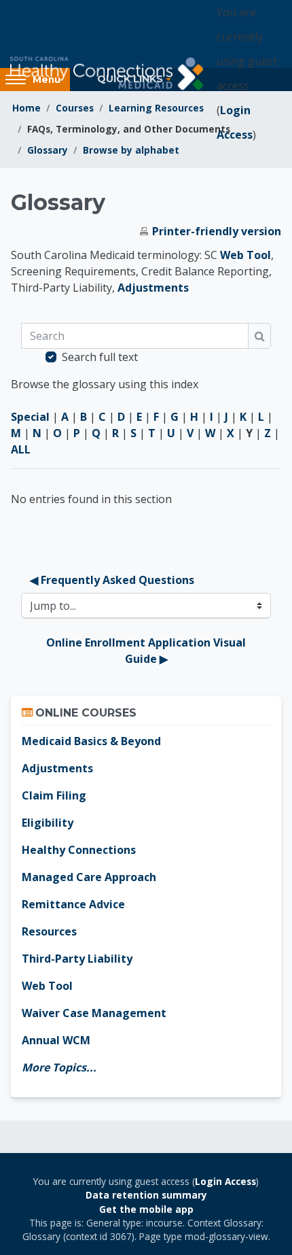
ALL (21, 449)
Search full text (100, 356)
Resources (49, 931)
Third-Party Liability (77, 958)
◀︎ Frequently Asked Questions (112, 579)
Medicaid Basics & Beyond (91, 741)
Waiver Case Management (94, 1012)
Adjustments (153, 287)
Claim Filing (54, 795)
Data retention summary (146, 1194)
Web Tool (245, 254)
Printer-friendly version (216, 231)
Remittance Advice (73, 904)
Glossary (47, 149)
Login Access (225, 1181)
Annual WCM (56, 1040)
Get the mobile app (146, 1209)
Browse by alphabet (131, 149)
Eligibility (47, 822)
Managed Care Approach (89, 877)
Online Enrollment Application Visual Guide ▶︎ (147, 650)
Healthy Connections (79, 849)
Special (30, 416)
